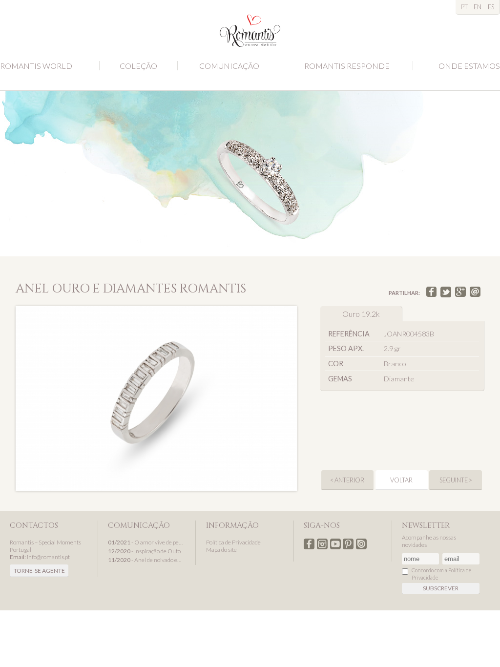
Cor (335, 363)
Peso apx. (346, 348)
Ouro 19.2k (361, 313)
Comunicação (229, 65)
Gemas (340, 379)
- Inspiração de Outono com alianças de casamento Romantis (147, 551)
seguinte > (455, 480)
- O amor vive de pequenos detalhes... (147, 542)
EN (477, 7)
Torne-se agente (39, 570)
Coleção (138, 65)
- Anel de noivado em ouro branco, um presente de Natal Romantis (147, 559)
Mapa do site (221, 549)
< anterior (347, 480)
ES (491, 7)
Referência (349, 334)
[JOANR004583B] (156, 398)
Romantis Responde (347, 65)
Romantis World (36, 65)
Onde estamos (469, 65)
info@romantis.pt (48, 557)
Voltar (401, 480)
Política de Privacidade (233, 542)
